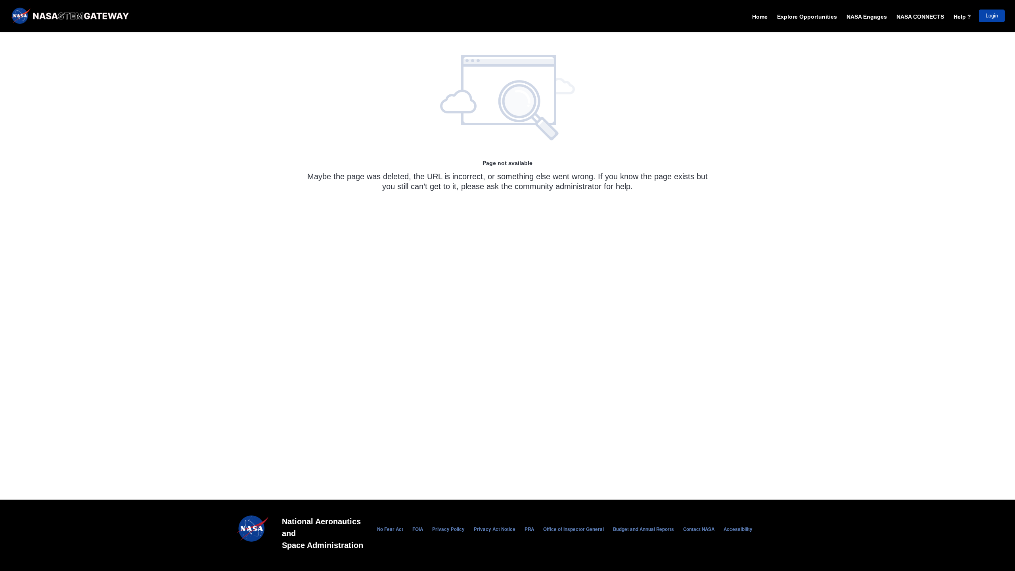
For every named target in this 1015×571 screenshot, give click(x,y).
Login (992, 16)
